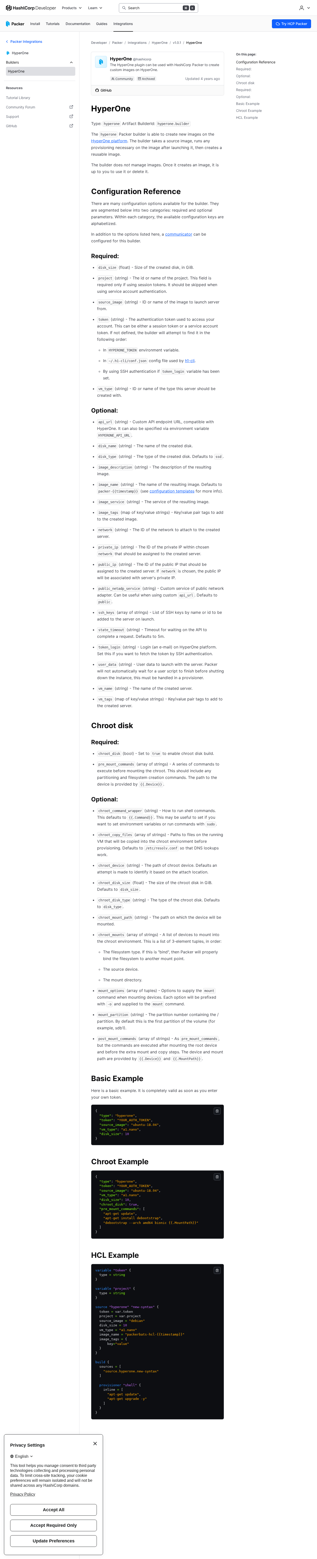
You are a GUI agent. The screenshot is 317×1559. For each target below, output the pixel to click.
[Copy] (217, 1111)
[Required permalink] (124, 257)
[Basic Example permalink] (148, 1079)
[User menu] (304, 7)
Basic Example (248, 103)
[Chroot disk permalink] (138, 726)
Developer (99, 43)
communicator (178, 234)
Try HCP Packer (294, 24)
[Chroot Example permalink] (154, 1162)
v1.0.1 (177, 43)
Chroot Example (249, 110)
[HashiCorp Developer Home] (31, 8)
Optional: (243, 76)
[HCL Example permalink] (144, 1256)
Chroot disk (245, 83)
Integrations (137, 43)
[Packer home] (15, 23)
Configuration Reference (255, 62)
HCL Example (247, 117)
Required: (244, 69)
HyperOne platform (109, 140)
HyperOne (160, 43)
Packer (117, 43)
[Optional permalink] (123, 411)
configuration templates (172, 491)
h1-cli (190, 360)
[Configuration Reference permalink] (186, 192)
